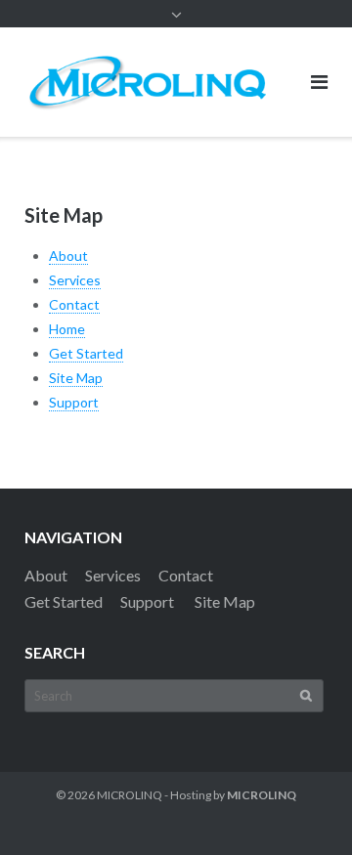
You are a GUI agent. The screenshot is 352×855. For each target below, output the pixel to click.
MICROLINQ (129, 795)
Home (67, 329)
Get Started (86, 353)
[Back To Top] (304, 808)
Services (75, 280)
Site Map (76, 377)
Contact (74, 304)
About (68, 255)
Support (74, 402)
